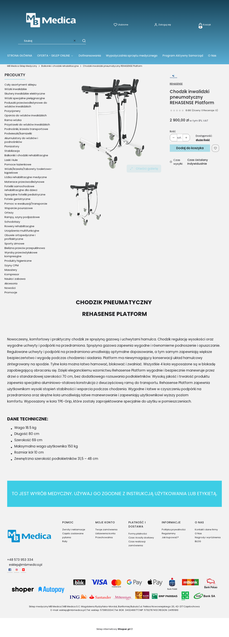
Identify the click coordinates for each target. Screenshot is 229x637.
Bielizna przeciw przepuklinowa (24, 248)
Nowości (10, 288)
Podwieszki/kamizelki (18, 133)
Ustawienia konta (105, 533)
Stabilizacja (12, 151)
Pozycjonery (12, 111)
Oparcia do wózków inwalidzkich (25, 115)
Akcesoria (10, 283)
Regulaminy (169, 533)
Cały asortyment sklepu (20, 84)
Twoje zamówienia (106, 529)
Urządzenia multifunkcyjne (21, 230)
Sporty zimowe (14, 243)
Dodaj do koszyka (190, 148)
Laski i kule (11, 160)
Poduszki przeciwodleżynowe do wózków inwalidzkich (25, 104)
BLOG (198, 541)
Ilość (173, 131)
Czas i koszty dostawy (141, 537)
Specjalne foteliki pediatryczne (24, 194)
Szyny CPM (11, 265)
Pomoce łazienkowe (17, 164)
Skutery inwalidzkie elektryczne (24, 93)
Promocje (10, 292)
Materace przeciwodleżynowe (24, 182)
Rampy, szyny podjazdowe (22, 217)
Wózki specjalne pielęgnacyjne (24, 98)
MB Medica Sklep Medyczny (22, 65)
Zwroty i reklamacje (73, 529)
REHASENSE (176, 84)
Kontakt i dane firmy (206, 529)
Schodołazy (12, 222)
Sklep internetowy (113, 629)
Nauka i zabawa (14, 279)
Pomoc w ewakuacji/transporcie (25, 203)
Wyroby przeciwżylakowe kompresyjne (20, 254)
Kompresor (11, 274)
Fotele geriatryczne (17, 199)
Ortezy (8, 212)
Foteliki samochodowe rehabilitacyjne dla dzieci (20, 188)
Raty (64, 541)
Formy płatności (137, 533)
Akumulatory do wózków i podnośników (21, 140)
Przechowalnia (104, 537)
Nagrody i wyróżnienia (208, 537)
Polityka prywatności (174, 529)
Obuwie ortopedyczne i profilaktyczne (19, 237)
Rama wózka (12, 120)
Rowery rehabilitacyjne (19, 226)
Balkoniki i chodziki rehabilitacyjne (60, 65)
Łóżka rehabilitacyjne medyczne (25, 177)
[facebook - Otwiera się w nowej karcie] (10, 569)
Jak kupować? (170, 537)
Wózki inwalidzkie (15, 89)
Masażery (10, 270)
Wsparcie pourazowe (18, 208)
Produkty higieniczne (18, 261)
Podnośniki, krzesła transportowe (26, 129)
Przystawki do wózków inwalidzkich (27, 124)
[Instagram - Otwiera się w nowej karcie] (16, 569)
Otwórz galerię (147, 168)
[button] (82, 40)
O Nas (198, 533)
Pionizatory (11, 146)
